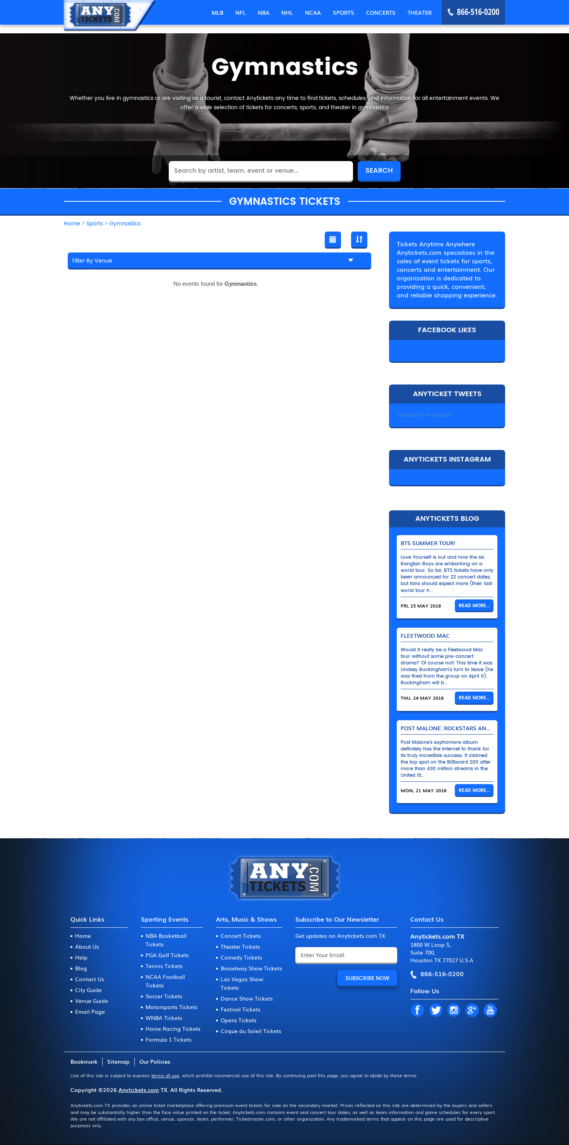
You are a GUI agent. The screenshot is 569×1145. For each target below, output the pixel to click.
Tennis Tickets (164, 966)
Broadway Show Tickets (251, 968)
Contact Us (89, 979)
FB (417, 1010)
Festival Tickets (241, 1009)
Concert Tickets (241, 935)
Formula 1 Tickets (169, 1039)
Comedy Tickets (241, 957)
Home (83, 935)
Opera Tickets (239, 1020)
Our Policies (154, 1061)
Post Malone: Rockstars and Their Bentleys (469, 728)
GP (472, 1010)
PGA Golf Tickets (167, 955)
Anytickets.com (138, 1090)
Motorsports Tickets (171, 1007)
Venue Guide (91, 1000)
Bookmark (84, 1061)
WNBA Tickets (164, 1017)
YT (490, 1010)
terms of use (165, 1075)
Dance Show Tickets (247, 998)
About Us (87, 946)
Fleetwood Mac (425, 635)
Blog (81, 968)
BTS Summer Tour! (428, 543)
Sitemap (118, 1061)
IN (454, 1010)
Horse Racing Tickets (173, 1028)
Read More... (474, 605)
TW (435, 1010)
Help (81, 957)
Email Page (90, 1011)
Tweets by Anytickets (425, 414)
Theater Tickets (240, 946)
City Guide (88, 990)
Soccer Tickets (164, 996)
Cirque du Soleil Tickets (251, 1031)
